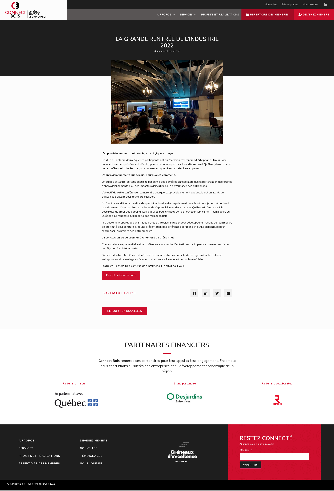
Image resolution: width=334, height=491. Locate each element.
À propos (164, 15)
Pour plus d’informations (121, 275)
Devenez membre (93, 441)
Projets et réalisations (220, 15)
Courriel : (246, 450)
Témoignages (289, 4)
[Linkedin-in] (325, 4)
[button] (194, 293)
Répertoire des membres (39, 463)
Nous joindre (310, 4)
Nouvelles (271, 4)
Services (186, 15)
